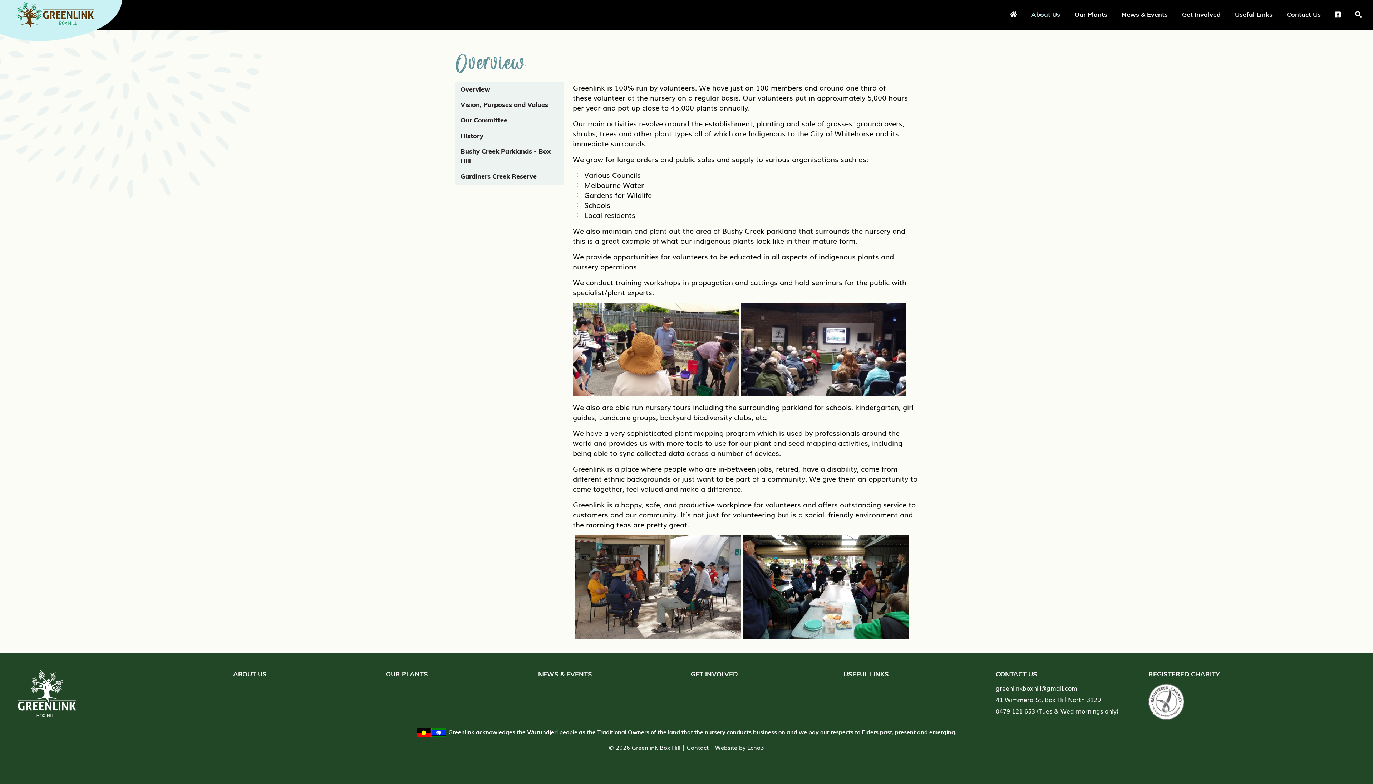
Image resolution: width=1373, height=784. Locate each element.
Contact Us (1304, 14)
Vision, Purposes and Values (504, 105)
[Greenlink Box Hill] (64, 19)
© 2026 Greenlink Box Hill (644, 747)
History (472, 136)
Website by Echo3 (739, 747)
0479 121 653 (1015, 710)
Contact (698, 747)
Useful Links (1254, 14)
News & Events (1145, 14)
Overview (475, 90)
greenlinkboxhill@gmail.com (1036, 687)
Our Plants (1090, 14)
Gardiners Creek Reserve (499, 177)
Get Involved (1201, 14)
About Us (1045, 14)
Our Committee (484, 121)
